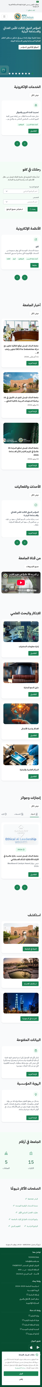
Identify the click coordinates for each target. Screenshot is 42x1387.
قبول (21, 1373)
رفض (21, 1379)
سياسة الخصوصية (20, 1368)
